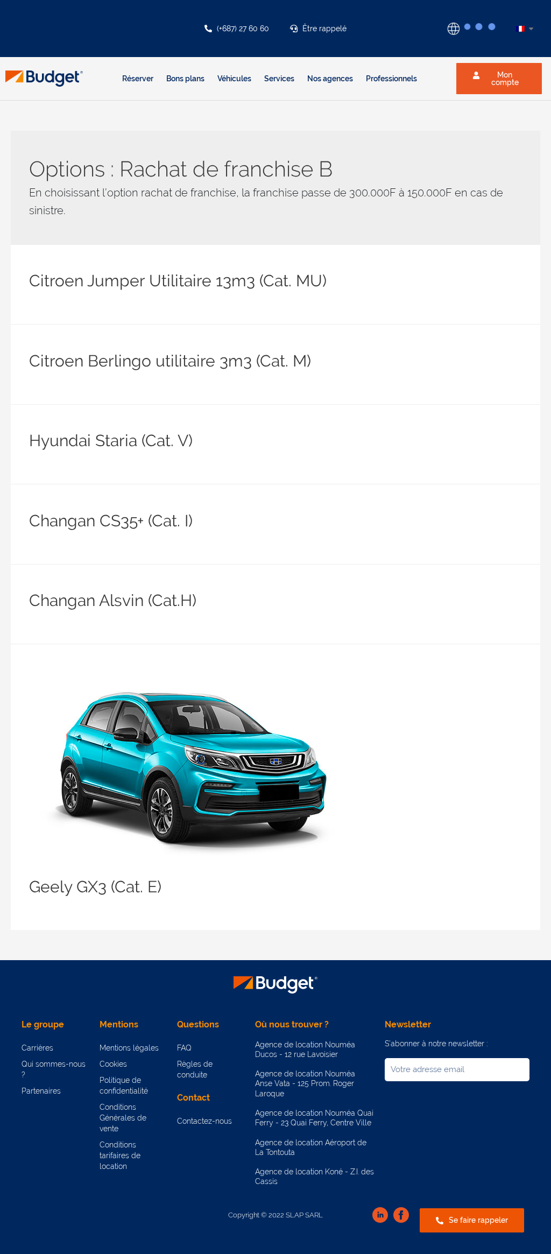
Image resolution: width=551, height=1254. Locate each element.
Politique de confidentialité (124, 1085)
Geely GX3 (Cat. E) (95, 886)
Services (279, 78)
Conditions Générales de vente (123, 1118)
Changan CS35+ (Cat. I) (111, 520)
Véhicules (234, 78)
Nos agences (330, 78)
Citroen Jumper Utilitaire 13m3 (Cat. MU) (178, 280)
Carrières (37, 1048)
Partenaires (41, 1091)
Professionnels (391, 78)
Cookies (113, 1064)
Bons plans (185, 78)
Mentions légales (129, 1048)
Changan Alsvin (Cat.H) (112, 600)
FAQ (184, 1048)
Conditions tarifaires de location (120, 1155)
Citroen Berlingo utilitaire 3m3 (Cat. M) (170, 360)
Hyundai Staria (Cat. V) (111, 440)
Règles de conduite (195, 1069)
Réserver (137, 78)
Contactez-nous (204, 1121)
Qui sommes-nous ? (54, 1069)
